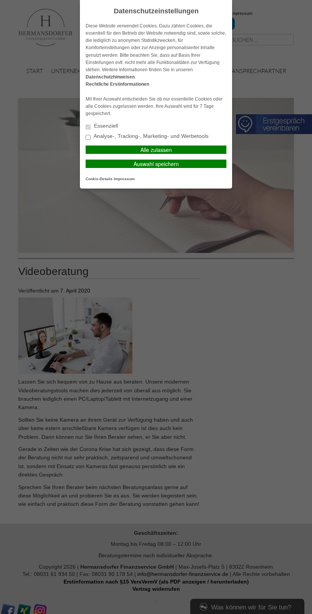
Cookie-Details (99, 179)
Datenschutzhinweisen (110, 77)
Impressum (124, 179)
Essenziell (105, 126)
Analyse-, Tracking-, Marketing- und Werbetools (150, 136)
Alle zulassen (156, 150)
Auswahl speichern (156, 164)
